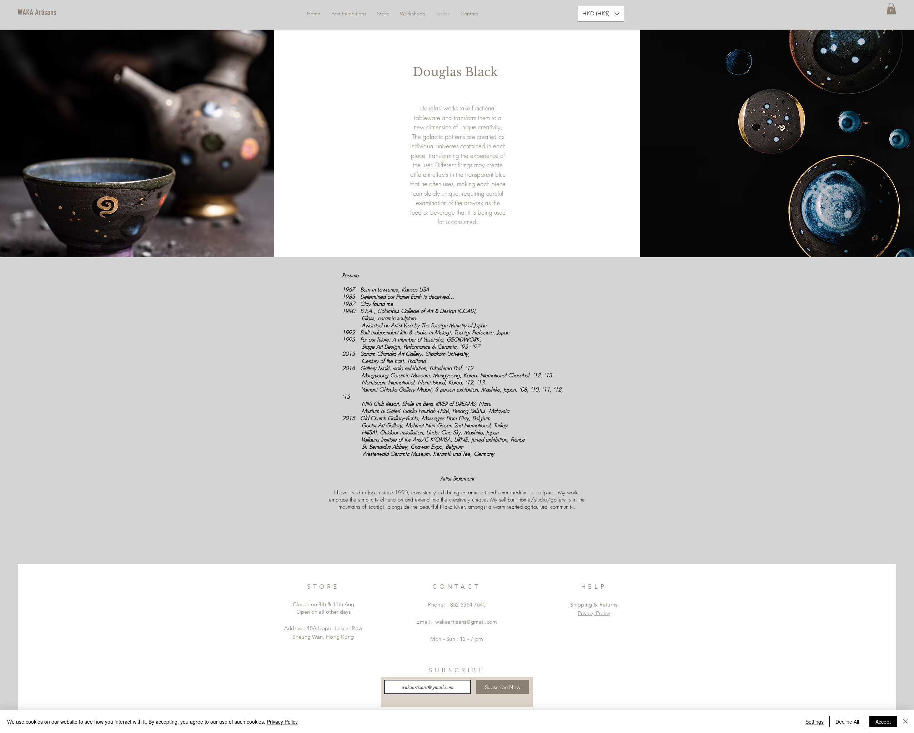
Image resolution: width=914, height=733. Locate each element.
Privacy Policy (594, 613)
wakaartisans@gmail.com (466, 621)
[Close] (905, 721)
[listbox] (601, 14)
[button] (891, 8)
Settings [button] (814, 721)
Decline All (847, 721)
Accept (883, 721)
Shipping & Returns (593, 604)
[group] (457, 539)
